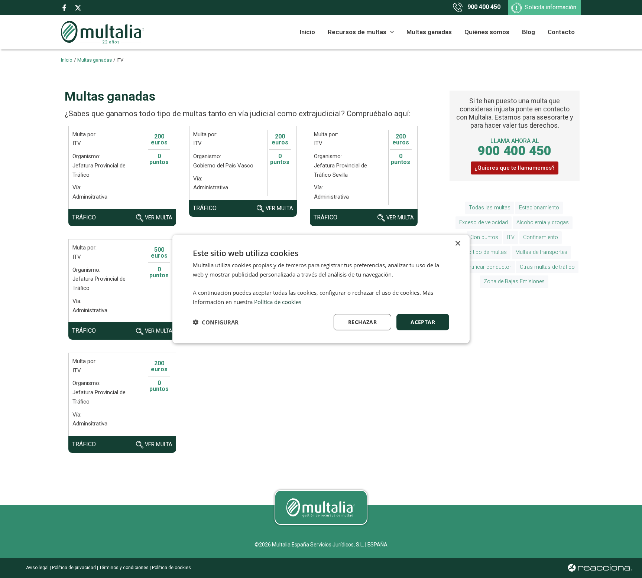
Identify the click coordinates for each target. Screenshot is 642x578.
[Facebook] (64, 7)
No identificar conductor (482, 267)
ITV (511, 237)
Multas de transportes (541, 252)
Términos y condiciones (124, 567)
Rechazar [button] (362, 321)
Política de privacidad (74, 567)
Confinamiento (540, 237)
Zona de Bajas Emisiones (514, 281)
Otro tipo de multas (484, 252)
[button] (390, 32)
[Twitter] (78, 7)
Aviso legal (37, 567)
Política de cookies (171, 567)
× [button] (457, 243)
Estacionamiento (539, 208)
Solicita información (550, 7)
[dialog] (321, 289)
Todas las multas (489, 208)
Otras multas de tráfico (547, 267)
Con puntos (484, 237)
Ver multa (157, 218)
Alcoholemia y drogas (542, 222)
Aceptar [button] (423, 321)
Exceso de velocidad (483, 222)
